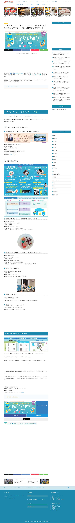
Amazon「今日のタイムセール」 (60, 109)
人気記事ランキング (46, 4)
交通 (32, 4)
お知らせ (55, 138)
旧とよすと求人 (56, 174)
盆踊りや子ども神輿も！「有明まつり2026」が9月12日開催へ (60, 77)
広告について (54, 507)
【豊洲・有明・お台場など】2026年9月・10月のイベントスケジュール (61, 54)
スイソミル (21, 423)
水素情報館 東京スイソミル (16, 73)
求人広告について (55, 508)
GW (5, 423)
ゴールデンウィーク (15, 423)
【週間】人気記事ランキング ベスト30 (37, 499)
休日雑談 (55, 168)
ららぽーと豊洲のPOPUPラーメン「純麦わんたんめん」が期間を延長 (61, 58)
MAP (22, 392)
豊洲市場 (25, 1)
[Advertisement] (26, 62)
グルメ (42, 1)
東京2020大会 (56, 180)
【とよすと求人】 (20, 4)
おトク (48, 1)
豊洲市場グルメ (56, 191)
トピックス (55, 153)
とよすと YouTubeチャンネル (58, 499)
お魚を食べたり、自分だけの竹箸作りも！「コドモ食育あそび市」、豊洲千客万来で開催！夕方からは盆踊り (61, 99)
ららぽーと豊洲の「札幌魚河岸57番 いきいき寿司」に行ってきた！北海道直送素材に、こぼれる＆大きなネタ (61, 89)
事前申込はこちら (14, 154)
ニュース (18, 1)
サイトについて (55, 505)
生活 (27, 4)
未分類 (54, 177)
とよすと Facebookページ (57, 496)
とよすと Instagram (56, 497)
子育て (54, 171)
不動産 (37, 4)
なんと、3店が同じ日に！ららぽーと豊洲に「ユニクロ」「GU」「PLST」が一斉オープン (61, 83)
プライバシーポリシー (56, 506)
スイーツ (55, 150)
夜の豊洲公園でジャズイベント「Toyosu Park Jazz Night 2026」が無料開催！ (61, 73)
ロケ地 (54, 159)
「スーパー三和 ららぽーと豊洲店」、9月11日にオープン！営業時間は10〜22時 (61, 62)
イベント (31, 1)
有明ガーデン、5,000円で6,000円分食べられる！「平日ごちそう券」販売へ (61, 94)
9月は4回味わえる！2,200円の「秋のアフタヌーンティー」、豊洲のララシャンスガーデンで (62, 68)
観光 (37, 1)
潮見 (35, 423)
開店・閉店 (54, 1)
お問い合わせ (54, 509)
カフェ (54, 144)
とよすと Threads (55, 498)
